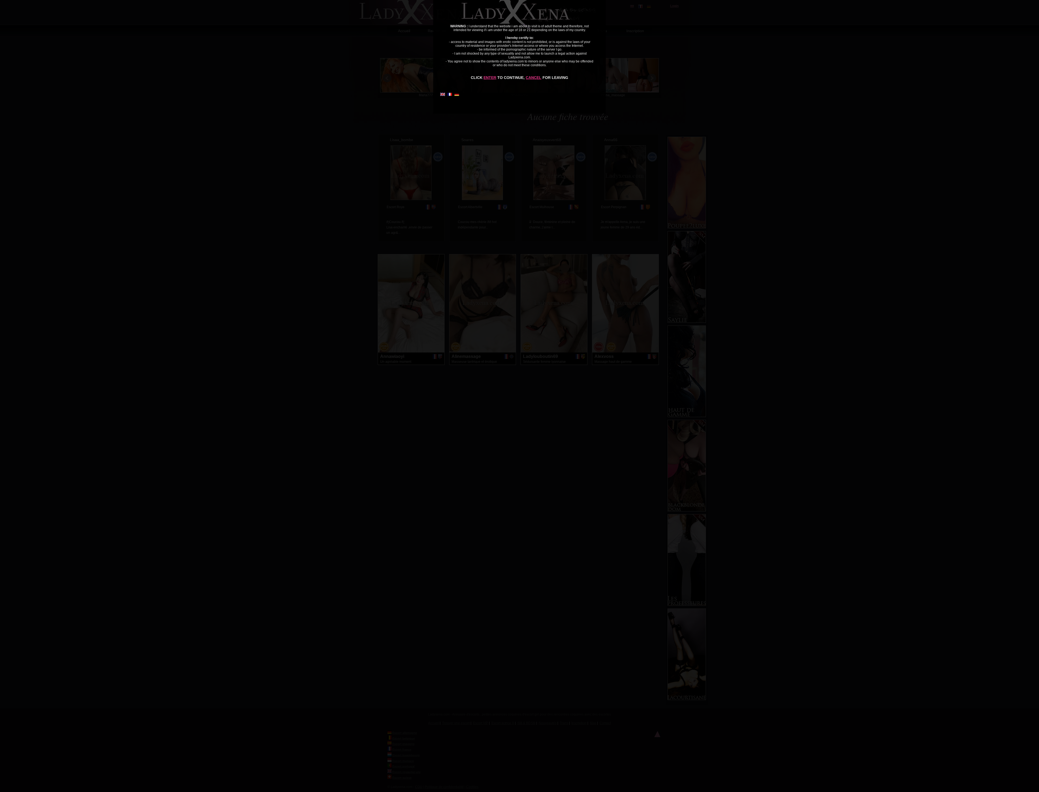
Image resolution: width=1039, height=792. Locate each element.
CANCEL (533, 77)
